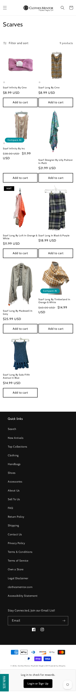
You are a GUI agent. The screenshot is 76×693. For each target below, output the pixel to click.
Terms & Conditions (20, 552)
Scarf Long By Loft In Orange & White (20, 237)
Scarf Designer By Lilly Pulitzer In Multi (55, 161)
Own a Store (16, 569)
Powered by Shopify (57, 666)
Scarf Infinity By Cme (15, 87)
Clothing (13, 455)
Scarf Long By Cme (48, 87)
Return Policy (16, 516)
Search (12, 429)
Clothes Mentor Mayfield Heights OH (33, 666)
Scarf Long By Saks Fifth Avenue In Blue (16, 376)
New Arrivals (15, 438)
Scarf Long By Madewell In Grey (18, 312)
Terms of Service (18, 560)
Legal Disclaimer (18, 578)
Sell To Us (14, 499)
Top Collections (17, 446)
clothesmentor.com (20, 587)
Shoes (12, 473)
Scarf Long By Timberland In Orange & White (54, 301)
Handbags (14, 464)
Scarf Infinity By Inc (14, 148)
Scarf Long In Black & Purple (54, 235)
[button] (5, 7)
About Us (14, 490)
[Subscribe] (63, 620)
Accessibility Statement (23, 595)
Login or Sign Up (38, 683)
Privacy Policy (16, 543)
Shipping (13, 525)
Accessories (15, 481)
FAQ (10, 508)
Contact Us (15, 534)
